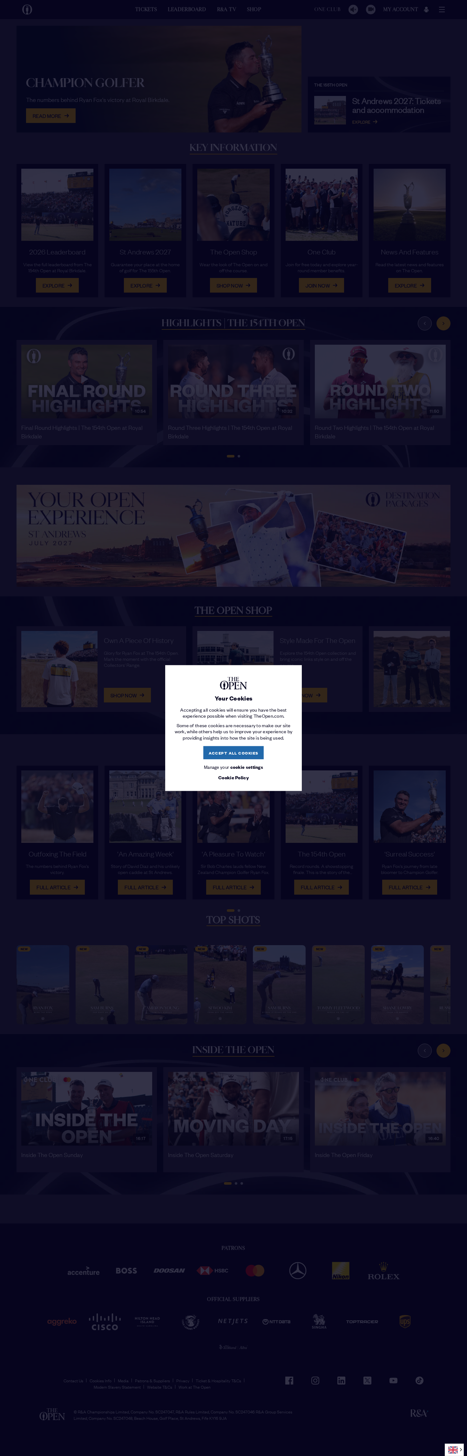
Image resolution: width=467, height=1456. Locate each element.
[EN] (454, 1450)
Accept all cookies (234, 752)
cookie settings (246, 766)
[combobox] (454, 1450)
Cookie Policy (233, 777)
